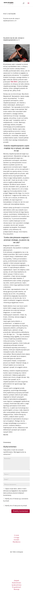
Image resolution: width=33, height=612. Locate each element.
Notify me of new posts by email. (16, 505)
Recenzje (16, 589)
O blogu (16, 537)
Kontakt (16, 539)
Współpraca (16, 542)
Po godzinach (16, 587)
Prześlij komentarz (20, 511)
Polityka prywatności (16, 604)
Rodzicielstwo (16, 583)
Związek (16, 580)
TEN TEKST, (14, 82)
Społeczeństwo (16, 585)
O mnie (16, 535)
